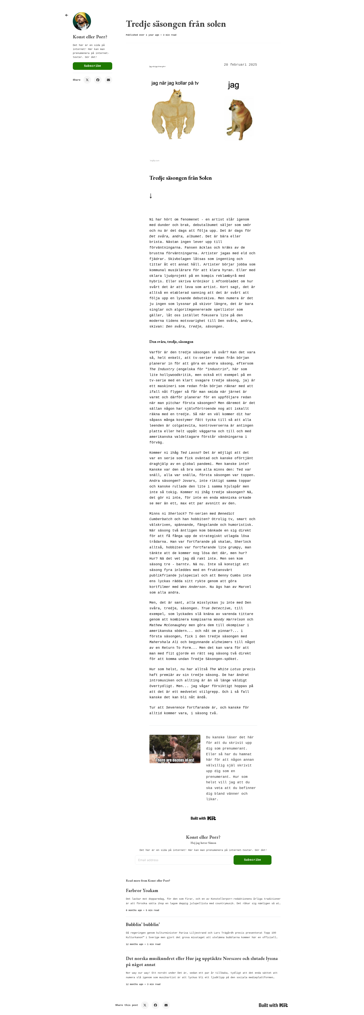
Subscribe (92, 66)
